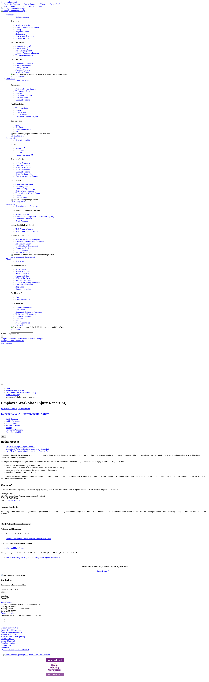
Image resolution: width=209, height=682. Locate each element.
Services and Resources (24, 36)
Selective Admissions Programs (27, 53)
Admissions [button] (10, 79)
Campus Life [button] (11, 138)
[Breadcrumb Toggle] (2, 384)
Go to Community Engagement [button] (23, 257)
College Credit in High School (27, 27)
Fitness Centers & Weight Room (27, 193)
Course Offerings (22, 46)
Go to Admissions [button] (17, 136)
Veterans (18, 93)
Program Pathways (22, 70)
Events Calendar (21, 197)
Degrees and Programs (24, 63)
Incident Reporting (13, 395)
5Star (5, 6)
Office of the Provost (23, 278)
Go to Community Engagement (27, 206)
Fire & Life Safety (13, 425)
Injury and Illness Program (16, 548)
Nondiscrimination (8, 643)
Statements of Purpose (23, 308)
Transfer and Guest (22, 91)
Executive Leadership (23, 316)
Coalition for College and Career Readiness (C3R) (34, 216)
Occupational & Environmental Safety (25, 413)
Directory (19, 318)
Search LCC (6, 334)
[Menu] (26, 11)
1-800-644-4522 (7, 602)
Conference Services (23, 248)
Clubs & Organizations (24, 184)
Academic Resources (23, 167)
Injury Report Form (16, 409)
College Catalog (21, 68)
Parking (18, 321)
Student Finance (21, 115)
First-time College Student (25, 89)
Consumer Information (24, 285)
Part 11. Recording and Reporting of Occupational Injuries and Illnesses (33, 557)
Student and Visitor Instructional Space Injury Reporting (27, 449)
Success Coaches (22, 38)
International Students (23, 95)
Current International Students (26, 176)
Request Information (23, 129)
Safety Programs (12, 419)
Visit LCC (19, 325)
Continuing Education (23, 219)
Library (18, 30)
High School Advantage (24, 229)
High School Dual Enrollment (26, 231)
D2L (23, 6)
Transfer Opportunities (24, 55)
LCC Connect (20, 151)
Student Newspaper (23, 155)
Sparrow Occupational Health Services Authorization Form (28, 539)
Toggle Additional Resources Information (16, 524)
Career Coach (20, 49)
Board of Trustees (22, 274)
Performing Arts (21, 187)
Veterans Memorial (22, 252)
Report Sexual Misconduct (11, 630)
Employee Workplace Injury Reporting (20, 447)
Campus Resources (22, 165)
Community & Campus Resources (28, 312)
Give (40, 6)
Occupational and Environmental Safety (21, 392)
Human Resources (22, 272)
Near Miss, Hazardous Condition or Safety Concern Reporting (29, 451)
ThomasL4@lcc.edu (14, 500)
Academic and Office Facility (20, 596)
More (3, 436)
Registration (20, 34)
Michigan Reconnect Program (26, 117)
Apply (17, 125)
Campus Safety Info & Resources (16, 650)
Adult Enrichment (22, 214)
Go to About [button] (15, 329)
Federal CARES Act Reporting (13, 636)
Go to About (20, 261)
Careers (18, 297)
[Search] (2, 336)
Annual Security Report (10, 634)
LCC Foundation (22, 250)
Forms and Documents (14, 430)
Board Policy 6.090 (13, 432)
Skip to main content (9, 2)
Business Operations (23, 280)
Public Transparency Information (28, 282)
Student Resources (22, 163)
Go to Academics (22, 17)
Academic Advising (23, 25)
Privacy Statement (8, 641)
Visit (17, 131)
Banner (31, 6)
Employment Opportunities (11, 632)
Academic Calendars (23, 72)
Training (9, 428)
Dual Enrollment (21, 98)
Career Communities (23, 66)
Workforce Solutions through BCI (28, 239)
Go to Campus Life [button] (18, 202)
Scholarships (20, 110)
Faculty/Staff (55, 4)
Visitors (43, 4)
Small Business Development (26, 246)
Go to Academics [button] (17, 76)
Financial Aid (20, 112)
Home (8, 388)
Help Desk (19, 287)
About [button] (8, 259)
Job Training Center (23, 244)
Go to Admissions (22, 81)
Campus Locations (22, 100)
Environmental (11, 423)
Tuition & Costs (21, 108)
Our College (20, 310)
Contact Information (23, 289)
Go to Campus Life (22, 140)
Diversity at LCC (7, 639)
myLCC (14, 6)
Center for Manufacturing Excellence (29, 242)
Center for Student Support (25, 174)
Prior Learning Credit (23, 51)
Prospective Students (12, 4)
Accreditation (20, 269)
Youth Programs (21, 221)
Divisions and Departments (25, 314)
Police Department (22, 170)
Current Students (29, 4)
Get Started (19, 127)
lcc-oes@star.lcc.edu (14, 592)
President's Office (22, 276)
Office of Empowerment (24, 191)
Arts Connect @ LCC (24, 189)
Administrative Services (15, 390)
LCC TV (18, 153)
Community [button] (10, 204)
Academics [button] (10, 15)
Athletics (19, 148)
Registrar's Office (22, 32)
